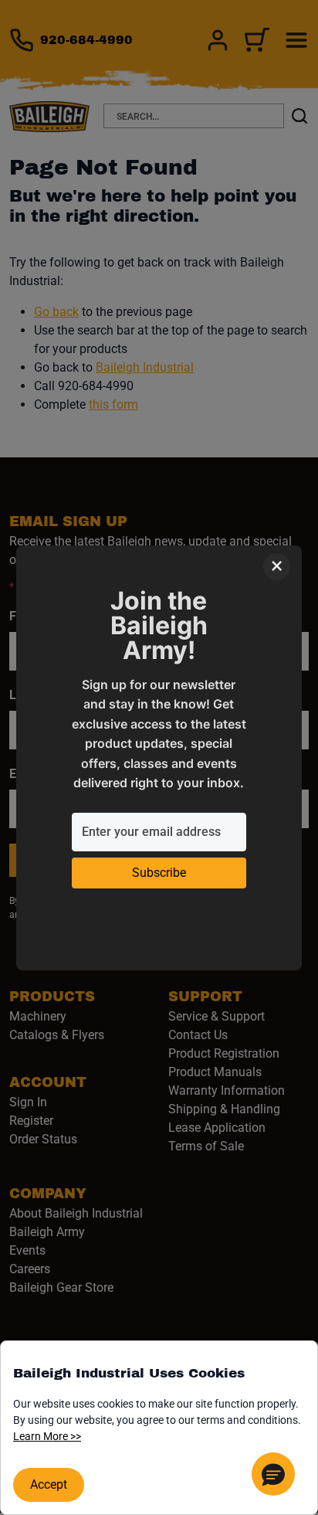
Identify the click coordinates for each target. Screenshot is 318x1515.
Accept (48, 1484)
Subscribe (159, 872)
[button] (273, 1474)
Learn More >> (47, 1436)
